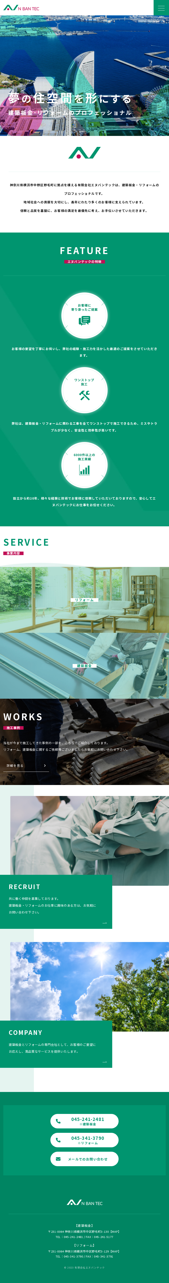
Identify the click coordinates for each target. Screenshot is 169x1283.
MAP (115, 1231)
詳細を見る (15, 765)
